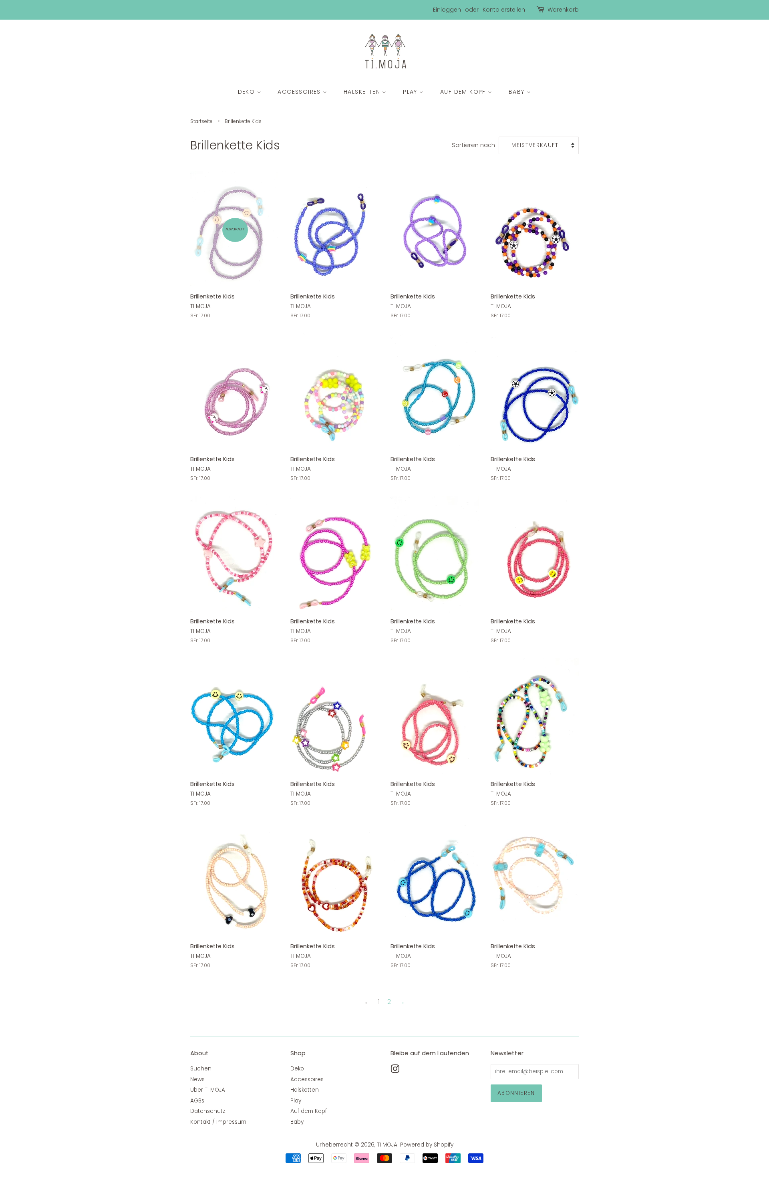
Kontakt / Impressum (218, 1122)
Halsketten (363, 92)
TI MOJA (387, 1145)
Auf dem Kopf (464, 92)
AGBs (197, 1100)
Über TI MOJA (207, 1090)
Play (411, 92)
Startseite (201, 121)
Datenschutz (207, 1111)
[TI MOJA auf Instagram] (395, 1070)
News (197, 1079)
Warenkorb (563, 10)
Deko (247, 92)
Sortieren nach (473, 145)
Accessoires (300, 92)
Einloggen (447, 10)
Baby (518, 92)
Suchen (200, 1068)
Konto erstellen (504, 10)
